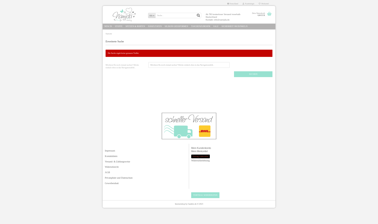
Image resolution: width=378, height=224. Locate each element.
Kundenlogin (249, 4)
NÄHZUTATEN (155, 26)
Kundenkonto (204, 148)
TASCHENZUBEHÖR (200, 26)
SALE (216, 26)
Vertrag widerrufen (205, 195)
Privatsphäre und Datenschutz (119, 178)
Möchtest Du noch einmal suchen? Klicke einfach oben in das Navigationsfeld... (122, 66)
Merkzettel (264, 4)
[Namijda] (124, 15)
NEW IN (108, 26)
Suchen (253, 74)
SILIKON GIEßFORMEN (176, 26)
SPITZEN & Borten (135, 26)
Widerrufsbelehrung (200, 160)
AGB (107, 172)
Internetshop (180, 204)
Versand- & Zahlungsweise (117, 161)
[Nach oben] (369, 220)
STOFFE (119, 26)
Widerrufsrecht (112, 167)
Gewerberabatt (112, 183)
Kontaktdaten (111, 156)
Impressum (110, 150)
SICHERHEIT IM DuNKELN (234, 26)
